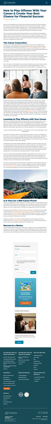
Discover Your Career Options (24, 360)
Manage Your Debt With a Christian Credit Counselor (9, 366)
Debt (34, 359)
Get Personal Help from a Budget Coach (9, 363)
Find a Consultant (22, 362)
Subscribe (17, 265)
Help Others (6, 372)
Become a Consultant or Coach (9, 383)
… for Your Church (37, 379)
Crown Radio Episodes (23, 375)
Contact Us (5, 403)
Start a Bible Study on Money (8, 361)
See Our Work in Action (7, 401)
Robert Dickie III (7, 19)
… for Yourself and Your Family (39, 377)
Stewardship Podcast (22, 377)
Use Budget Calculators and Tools (9, 359)
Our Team (5, 399)
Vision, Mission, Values (7, 396)
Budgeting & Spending (38, 355)
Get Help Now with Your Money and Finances (10, 353)
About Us (6, 393)
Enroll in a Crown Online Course (9, 357)
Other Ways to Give (6, 379)
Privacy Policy (45, 416)
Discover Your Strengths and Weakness (24, 357)
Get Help (19, 342)
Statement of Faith (6, 398)
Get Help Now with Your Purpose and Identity (25, 353)
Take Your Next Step (39, 352)
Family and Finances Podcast (24, 379)
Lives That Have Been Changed (9, 381)
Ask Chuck (5, 368)
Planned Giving (6, 377)
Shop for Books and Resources (39, 373)
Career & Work (36, 357)
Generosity (36, 365)
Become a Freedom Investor (8, 375)
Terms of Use (38, 416)
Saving (35, 367)
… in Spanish (36, 381)
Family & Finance (37, 361)
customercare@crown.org (11, 421)
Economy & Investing (37, 363)
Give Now (7, 388)
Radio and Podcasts (24, 372)
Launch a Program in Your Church (9, 385)
